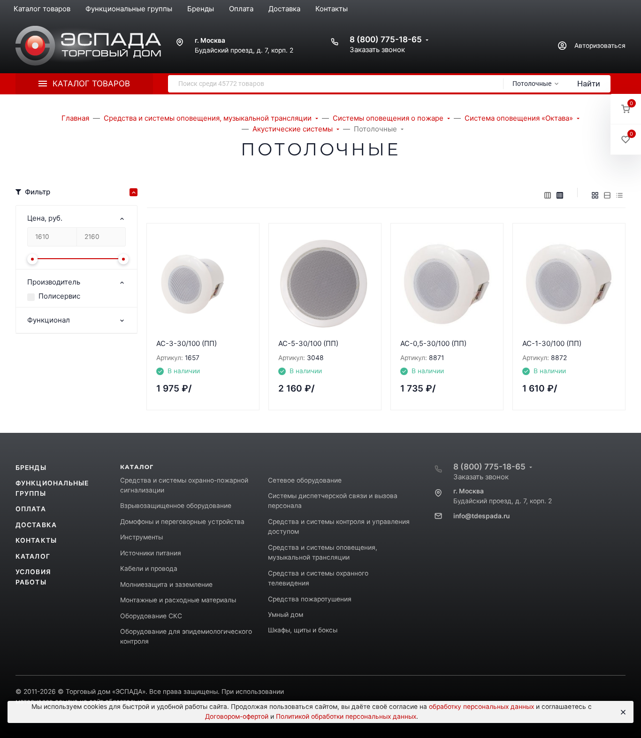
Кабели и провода (148, 568)
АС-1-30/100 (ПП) (551, 343)
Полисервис (59, 296)
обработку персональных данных (481, 706)
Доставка (36, 525)
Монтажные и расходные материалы (178, 600)
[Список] (607, 195)
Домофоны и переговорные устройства (182, 521)
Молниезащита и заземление (166, 584)
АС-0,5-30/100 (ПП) (433, 343)
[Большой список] (560, 195)
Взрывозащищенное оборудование (175, 505)
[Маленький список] (548, 195)
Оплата (30, 509)
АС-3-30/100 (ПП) (186, 343)
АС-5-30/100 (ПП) (308, 343)
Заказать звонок (377, 49)
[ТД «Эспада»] (88, 46)
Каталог (32, 556)
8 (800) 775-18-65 (386, 39)
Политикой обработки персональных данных (346, 716)
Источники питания (150, 553)
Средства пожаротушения (309, 599)
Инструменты (141, 537)
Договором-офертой (236, 716)
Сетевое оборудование (305, 480)
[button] (625, 109)
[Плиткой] (595, 195)
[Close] (622, 712)
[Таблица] (619, 195)
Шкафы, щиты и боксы (302, 630)
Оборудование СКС (151, 616)
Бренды (30, 467)
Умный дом (285, 614)
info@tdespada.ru (481, 516)
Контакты (36, 540)
